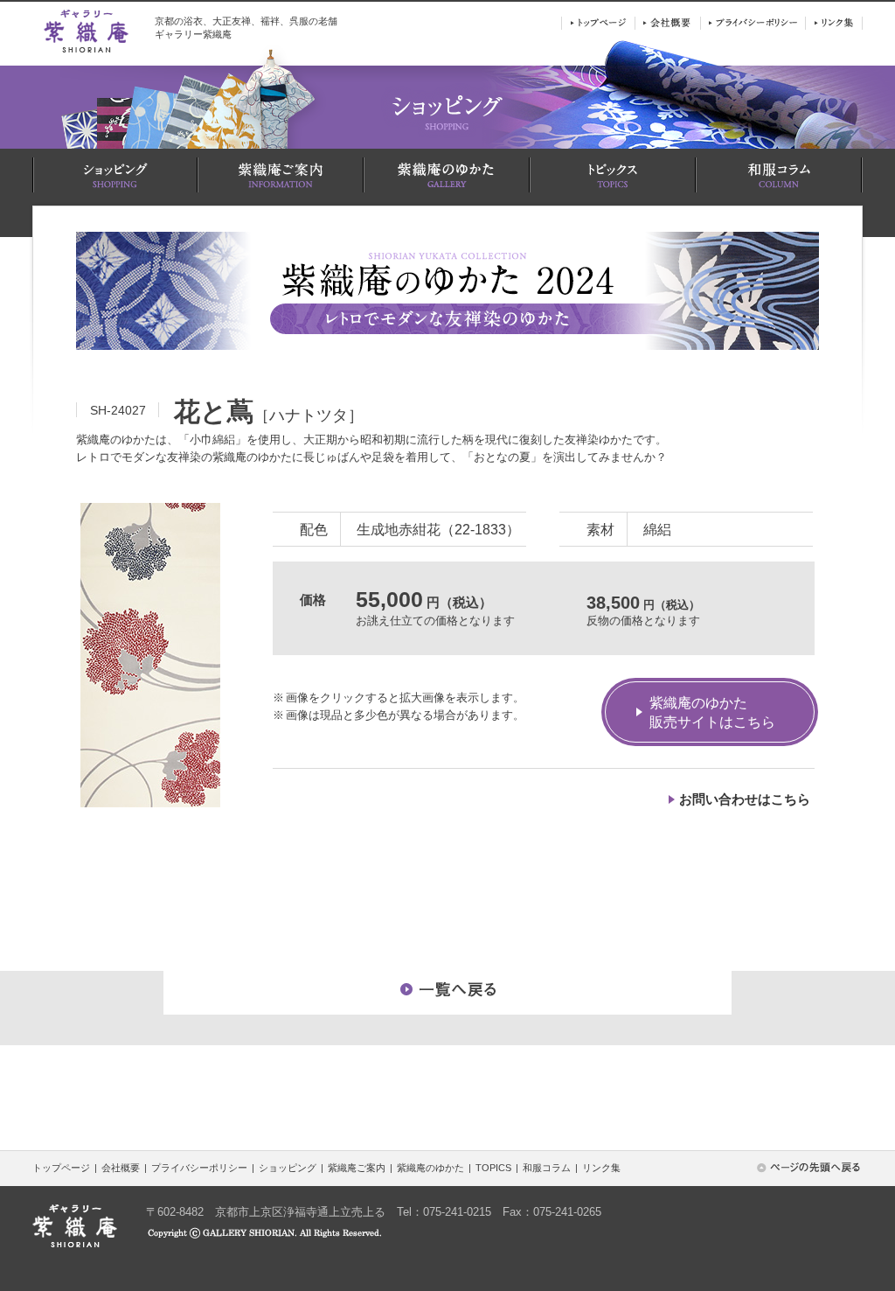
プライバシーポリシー (199, 1167)
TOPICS (493, 1167)
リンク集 (601, 1167)
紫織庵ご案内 (356, 1167)
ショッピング (287, 1167)
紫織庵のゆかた (430, 1167)
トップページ (61, 1167)
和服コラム (547, 1167)
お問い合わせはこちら (744, 799)
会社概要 (120, 1167)
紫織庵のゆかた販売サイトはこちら (712, 712)
